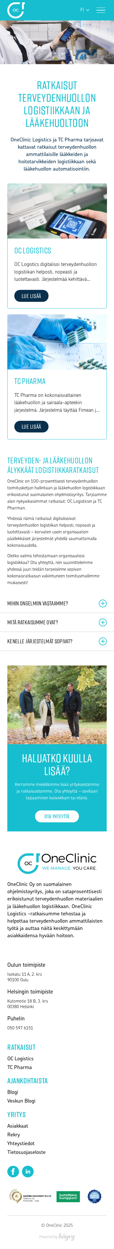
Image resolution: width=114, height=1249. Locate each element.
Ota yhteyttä (56, 816)
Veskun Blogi (21, 1101)
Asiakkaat (17, 1126)
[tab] (57, 603)
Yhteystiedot (20, 1144)
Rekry (13, 1135)
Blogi (12, 1092)
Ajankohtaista (27, 1080)
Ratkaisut (21, 1047)
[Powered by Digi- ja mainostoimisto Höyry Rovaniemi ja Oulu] (57, 1235)
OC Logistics (20, 1059)
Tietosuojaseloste (26, 1152)
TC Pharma (19, 1068)
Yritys (16, 1114)
